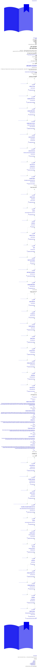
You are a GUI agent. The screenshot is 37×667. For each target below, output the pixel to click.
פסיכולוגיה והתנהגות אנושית (29, 71)
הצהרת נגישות (33, 664)
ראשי (36, 38)
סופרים (34, 661)
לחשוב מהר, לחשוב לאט (31, 65)
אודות (34, 660)
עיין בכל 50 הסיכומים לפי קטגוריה (31, 618)
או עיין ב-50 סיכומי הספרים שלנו (32, 54)
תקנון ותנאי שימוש (32, 663)
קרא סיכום (35, 71)
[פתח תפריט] (36, 43)
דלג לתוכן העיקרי (34, 0)
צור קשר (33, 662)
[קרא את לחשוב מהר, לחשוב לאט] (32, 61)
